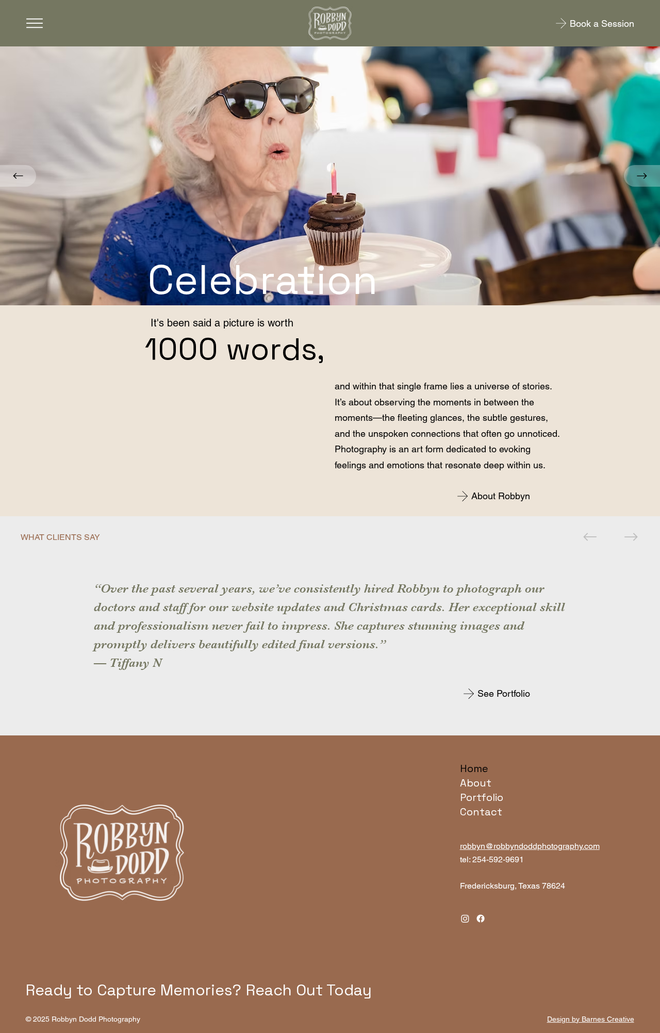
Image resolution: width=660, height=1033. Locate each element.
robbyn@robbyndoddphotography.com (530, 846)
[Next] (642, 176)
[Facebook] (480, 918)
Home (474, 768)
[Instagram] (465, 918)
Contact (481, 811)
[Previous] (18, 176)
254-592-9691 (498, 859)
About (475, 783)
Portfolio (481, 797)
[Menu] (34, 23)
